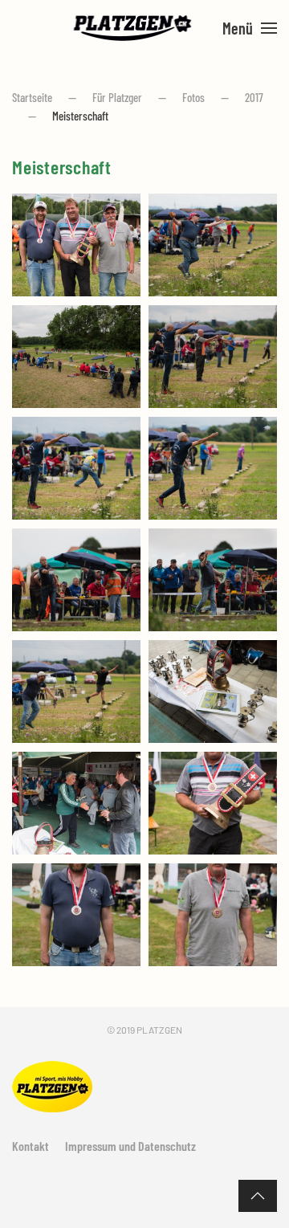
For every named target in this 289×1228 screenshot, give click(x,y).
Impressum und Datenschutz (130, 1145)
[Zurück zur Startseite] (133, 28)
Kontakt (30, 1145)
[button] (249, 28)
